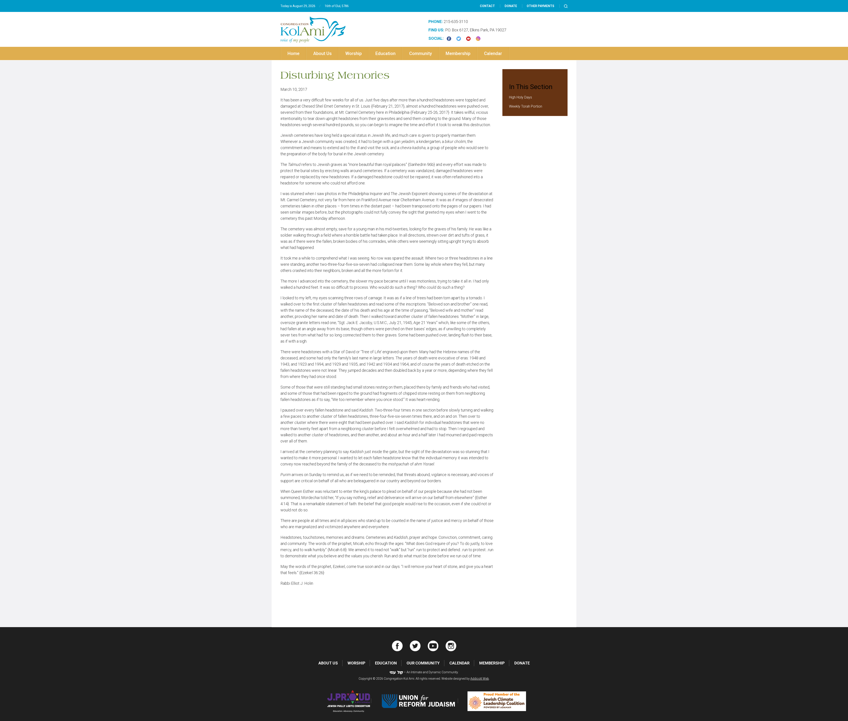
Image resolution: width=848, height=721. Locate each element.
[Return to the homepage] (313, 29)
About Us (322, 53)
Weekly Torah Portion (525, 106)
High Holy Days (520, 97)
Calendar (493, 53)
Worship (353, 53)
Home (293, 53)
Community (420, 53)
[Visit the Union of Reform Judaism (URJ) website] (419, 700)
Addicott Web (479, 678)
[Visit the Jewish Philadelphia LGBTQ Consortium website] (349, 700)
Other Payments (540, 6)
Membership (458, 53)
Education (385, 53)
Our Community (423, 663)
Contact (487, 6)
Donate (511, 6)
